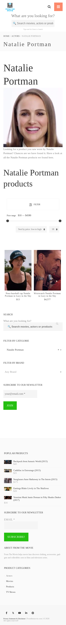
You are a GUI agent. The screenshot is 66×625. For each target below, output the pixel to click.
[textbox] (33, 372)
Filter (37, 204)
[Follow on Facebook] (6, 613)
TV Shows (10, 592)
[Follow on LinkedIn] (26, 613)
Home (6, 36)
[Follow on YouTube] (20, 613)
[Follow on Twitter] (13, 613)
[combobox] (33, 350)
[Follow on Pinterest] (33, 613)
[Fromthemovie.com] (10, 7)
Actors (16, 36)
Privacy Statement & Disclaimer (14, 619)
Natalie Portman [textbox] (32, 349)
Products (10, 586)
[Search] (49, 7)
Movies (9, 581)
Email (9, 519)
